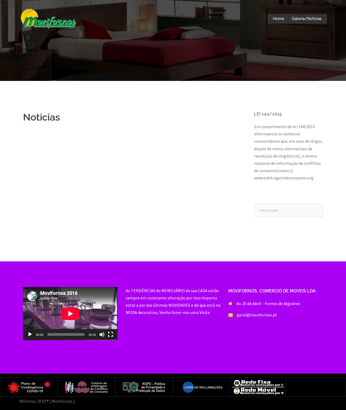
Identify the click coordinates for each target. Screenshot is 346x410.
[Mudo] (102, 334)
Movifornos (62, 401)
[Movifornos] (48, 18)
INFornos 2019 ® (34, 401)
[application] (70, 313)
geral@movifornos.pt (257, 314)
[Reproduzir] (30, 334)
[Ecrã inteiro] (110, 334)
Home (278, 18)
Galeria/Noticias (307, 18)
